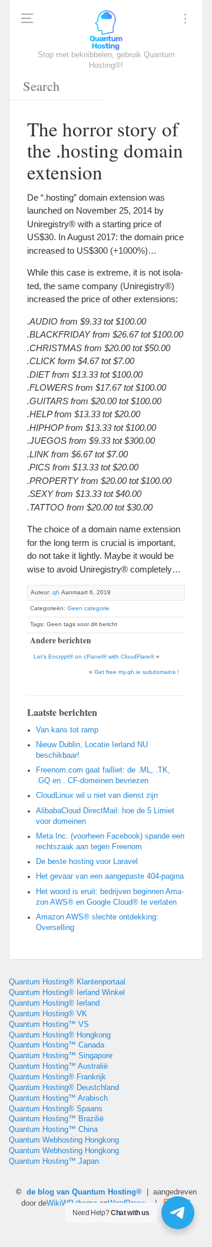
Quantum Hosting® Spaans (55, 1109)
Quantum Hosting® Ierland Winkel (67, 993)
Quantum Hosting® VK (48, 1014)
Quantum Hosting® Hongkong (60, 1035)
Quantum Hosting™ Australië (58, 1066)
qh (55, 592)
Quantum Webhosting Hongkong (64, 1140)
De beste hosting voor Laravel (87, 861)
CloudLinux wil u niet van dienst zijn (97, 795)
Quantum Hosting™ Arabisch (58, 1098)
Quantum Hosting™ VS (49, 1024)
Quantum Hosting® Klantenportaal (67, 982)
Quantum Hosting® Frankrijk (57, 1077)
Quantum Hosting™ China (53, 1129)
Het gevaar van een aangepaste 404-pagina (110, 876)
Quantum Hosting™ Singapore (60, 1056)
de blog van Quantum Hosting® (84, 1192)
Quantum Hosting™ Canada (56, 1045)
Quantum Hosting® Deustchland (64, 1088)
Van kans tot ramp (67, 730)
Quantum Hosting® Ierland (54, 1003)
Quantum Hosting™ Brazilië (56, 1119)
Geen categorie (88, 608)
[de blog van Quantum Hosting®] (106, 29)
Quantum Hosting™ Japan (54, 1161)
